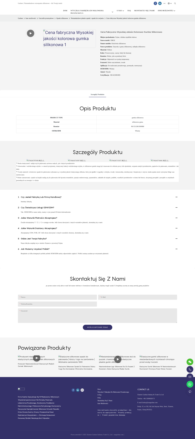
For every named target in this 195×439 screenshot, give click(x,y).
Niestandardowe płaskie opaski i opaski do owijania (87, 18)
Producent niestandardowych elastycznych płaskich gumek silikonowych (36, 365)
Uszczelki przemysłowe (46, 18)
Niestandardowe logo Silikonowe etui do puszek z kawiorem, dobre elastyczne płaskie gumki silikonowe (117, 368)
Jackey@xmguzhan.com (150, 402)
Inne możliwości (31, 18)
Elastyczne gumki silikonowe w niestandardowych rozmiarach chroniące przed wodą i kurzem (158, 368)
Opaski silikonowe (62, 18)
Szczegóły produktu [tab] (97, 94)
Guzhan (20, 18)
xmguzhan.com (118, 435)
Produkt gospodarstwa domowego (113, 415)
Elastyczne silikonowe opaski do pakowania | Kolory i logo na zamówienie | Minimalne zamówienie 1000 (76, 368)
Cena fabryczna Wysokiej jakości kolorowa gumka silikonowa (126, 18)
